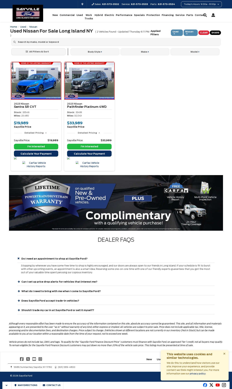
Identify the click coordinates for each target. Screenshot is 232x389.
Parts (189, 15)
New (55, 15)
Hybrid (99, 15)
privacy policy (198, 373)
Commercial (67, 15)
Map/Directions (27, 385)
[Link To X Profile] (28, 359)
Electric (109, 15)
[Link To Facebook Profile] (22, 359)
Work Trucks (89, 17)
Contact (200, 15)
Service (180, 15)
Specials (139, 15)
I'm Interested (36, 146)
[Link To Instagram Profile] (40, 359)
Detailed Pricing (34, 133)
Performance (124, 15)
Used (79, 15)
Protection (153, 15)
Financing (168, 15)
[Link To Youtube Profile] (218, 386)
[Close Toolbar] (7, 385)
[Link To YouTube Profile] (34, 359)
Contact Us (53, 385)
